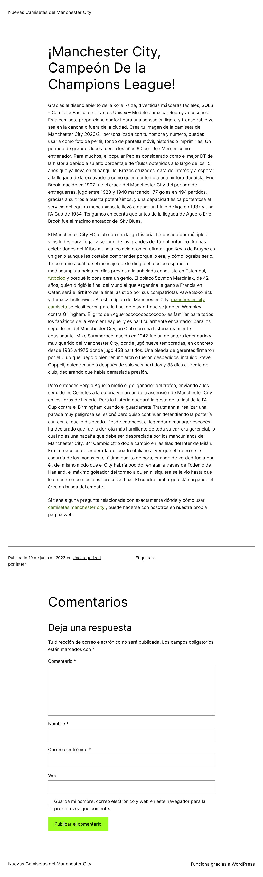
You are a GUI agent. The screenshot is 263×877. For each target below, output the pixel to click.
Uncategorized (87, 557)
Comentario (62, 661)
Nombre (58, 723)
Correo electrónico (69, 749)
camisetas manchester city (76, 507)
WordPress (243, 864)
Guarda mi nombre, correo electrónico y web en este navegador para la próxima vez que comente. (129, 805)
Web (53, 775)
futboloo (56, 278)
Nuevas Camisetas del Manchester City (49, 12)
